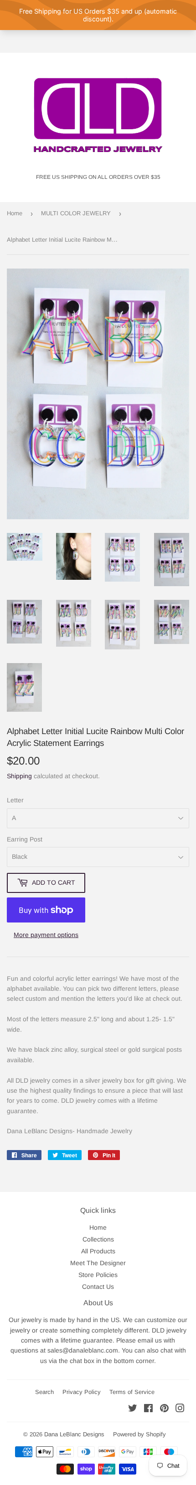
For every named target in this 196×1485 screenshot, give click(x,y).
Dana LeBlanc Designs (74, 1434)
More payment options (46, 934)
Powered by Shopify (139, 1434)
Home (14, 213)
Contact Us (98, 1286)
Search (44, 1392)
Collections (98, 1239)
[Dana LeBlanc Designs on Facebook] (148, 1409)
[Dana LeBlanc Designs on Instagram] (180, 1409)
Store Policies (98, 1274)
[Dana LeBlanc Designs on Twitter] (132, 1409)
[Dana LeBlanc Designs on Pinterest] (164, 1409)
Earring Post (24, 839)
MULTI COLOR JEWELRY (76, 213)
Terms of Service (132, 1392)
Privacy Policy (81, 1392)
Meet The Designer (98, 1263)
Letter (15, 800)
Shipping (19, 776)
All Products (98, 1251)
